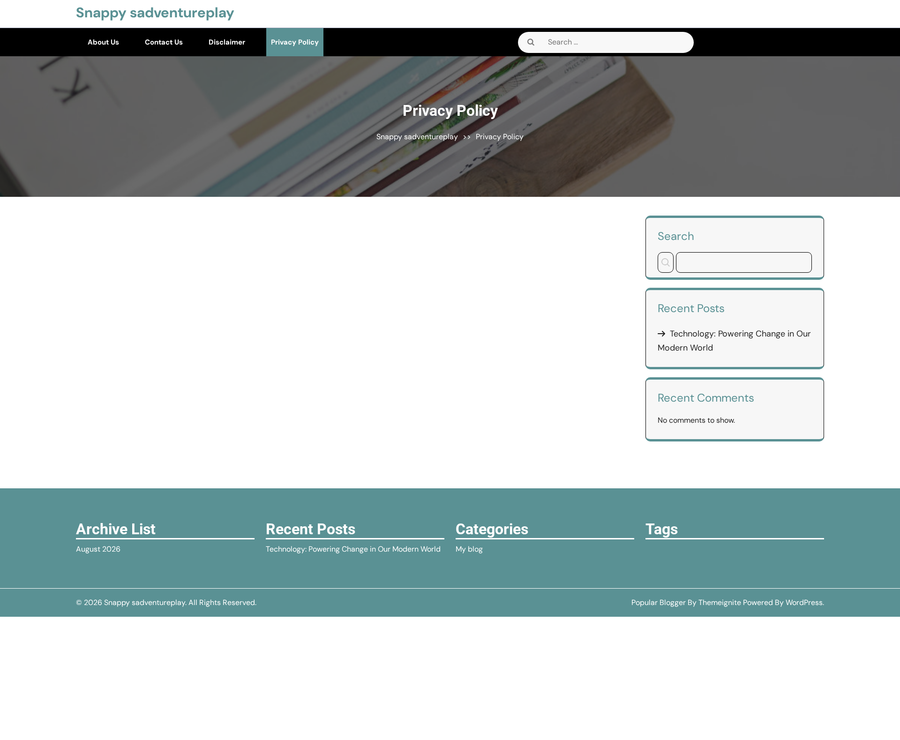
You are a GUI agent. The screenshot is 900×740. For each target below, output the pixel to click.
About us (103, 42)
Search (676, 236)
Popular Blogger (658, 602)
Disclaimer (227, 42)
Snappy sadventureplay (155, 12)
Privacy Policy (295, 42)
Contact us (164, 42)
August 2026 (98, 549)
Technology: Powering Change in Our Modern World (353, 549)
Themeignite (719, 602)
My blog (469, 549)
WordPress (804, 602)
